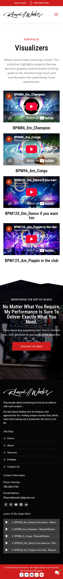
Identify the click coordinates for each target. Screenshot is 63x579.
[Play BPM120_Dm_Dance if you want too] (6, 543)
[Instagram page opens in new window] (21, 504)
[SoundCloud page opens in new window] (26, 504)
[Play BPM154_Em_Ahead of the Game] (6, 522)
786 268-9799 (41, 3)
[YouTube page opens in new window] (16, 504)
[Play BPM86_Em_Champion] (6, 529)
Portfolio (11, 459)
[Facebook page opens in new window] (6, 504)
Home (10, 438)
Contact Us (13, 466)
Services (12, 452)
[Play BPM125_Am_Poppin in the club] (6, 550)
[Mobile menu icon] (56, 14)
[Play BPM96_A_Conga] (6, 536)
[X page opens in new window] (11, 504)
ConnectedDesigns (33, 570)
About (10, 445)
